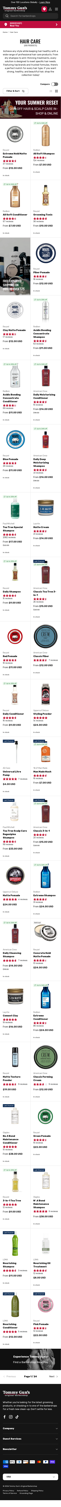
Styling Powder (42, 714)
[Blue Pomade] (15, 439)
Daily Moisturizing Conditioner (44, 396)
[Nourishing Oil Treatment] (45, 1243)
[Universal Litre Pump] (15, 752)
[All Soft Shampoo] (45, 134)
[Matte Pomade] (15, 875)
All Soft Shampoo (44, 153)
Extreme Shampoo (44, 895)
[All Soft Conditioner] (15, 195)
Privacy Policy (8, 1491)
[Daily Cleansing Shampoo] (15, 933)
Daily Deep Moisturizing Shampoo (41, 462)
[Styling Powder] (45, 694)
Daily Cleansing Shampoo (12, 955)
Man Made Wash (42, 771)
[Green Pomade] (45, 1116)
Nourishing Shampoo (9, 1265)
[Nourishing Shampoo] (15, 1243)
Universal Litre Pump (12, 773)
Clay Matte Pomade (14, 330)
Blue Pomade (10, 459)
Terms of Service (10, 1493)
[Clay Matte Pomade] (15, 310)
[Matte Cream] (45, 507)
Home (5, 32)
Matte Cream (41, 527)
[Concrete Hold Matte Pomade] (45, 933)
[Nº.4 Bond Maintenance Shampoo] (45, 1181)
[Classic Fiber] (45, 636)
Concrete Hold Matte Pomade (42, 955)
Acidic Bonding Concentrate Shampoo (42, 333)
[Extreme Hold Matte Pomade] (15, 134)
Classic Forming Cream (43, 1078)
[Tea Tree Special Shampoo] (15, 507)
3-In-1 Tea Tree (12, 1200)
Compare (45, 84)
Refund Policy (22, 1491)
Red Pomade (10, 656)
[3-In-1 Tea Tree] (15, 1181)
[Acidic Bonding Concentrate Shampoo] (45, 310)
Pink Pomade (41, 1324)
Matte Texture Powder (11, 1078)
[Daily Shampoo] (15, 572)
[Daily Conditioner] (15, 694)
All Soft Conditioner (15, 214)
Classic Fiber (41, 656)
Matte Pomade (11, 895)
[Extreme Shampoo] (45, 875)
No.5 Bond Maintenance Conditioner (10, 1139)
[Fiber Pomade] (45, 252)
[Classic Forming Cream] (45, 1057)
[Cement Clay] (15, 996)
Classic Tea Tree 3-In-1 (44, 593)
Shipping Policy (37, 1491)
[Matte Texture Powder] (15, 1057)
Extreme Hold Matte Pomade (15, 155)
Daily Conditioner (13, 714)
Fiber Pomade (41, 272)
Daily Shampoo (12, 591)
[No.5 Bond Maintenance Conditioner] (15, 1116)
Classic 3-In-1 (41, 831)
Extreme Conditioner (40, 1017)
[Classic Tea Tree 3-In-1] (45, 572)
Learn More (44, 2)
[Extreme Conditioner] (45, 996)
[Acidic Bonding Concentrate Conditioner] (15, 375)
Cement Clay (10, 1015)
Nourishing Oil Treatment (41, 1265)
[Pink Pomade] (45, 1304)
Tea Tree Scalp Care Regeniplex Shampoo (15, 834)
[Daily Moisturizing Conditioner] (45, 375)
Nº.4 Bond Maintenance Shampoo (41, 1204)
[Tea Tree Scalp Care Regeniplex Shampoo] (15, 811)
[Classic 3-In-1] (45, 811)
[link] (12, 1376)
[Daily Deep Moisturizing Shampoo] (45, 439)
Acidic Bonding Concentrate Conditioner (12, 398)
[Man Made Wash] (45, 752)
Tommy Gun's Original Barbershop (23, 1486)
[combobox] (30, 16)
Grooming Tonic (42, 214)
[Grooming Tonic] (45, 195)
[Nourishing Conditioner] (15, 1304)
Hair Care (14, 32)
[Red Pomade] (15, 636)
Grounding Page (26, 1493)
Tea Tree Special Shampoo (13, 529)
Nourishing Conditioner (10, 1326)
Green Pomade (42, 1136)
